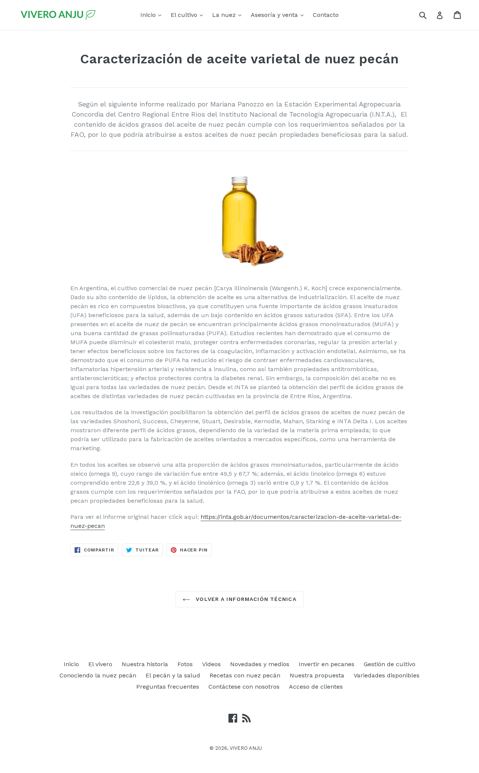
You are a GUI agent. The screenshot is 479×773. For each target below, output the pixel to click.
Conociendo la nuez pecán (98, 675)
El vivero (100, 664)
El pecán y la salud (173, 675)
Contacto (326, 14)
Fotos (185, 664)
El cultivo (189, 14)
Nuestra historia (145, 664)
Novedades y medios (259, 664)
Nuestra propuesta (317, 675)
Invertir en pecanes (326, 664)
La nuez (228, 14)
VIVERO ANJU (246, 748)
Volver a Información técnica (245, 599)
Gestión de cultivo (389, 664)
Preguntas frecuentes (167, 686)
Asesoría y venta (279, 14)
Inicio (152, 14)
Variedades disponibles (386, 675)
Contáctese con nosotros (244, 686)
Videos (211, 664)
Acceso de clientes (316, 686)
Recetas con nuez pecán (245, 675)
